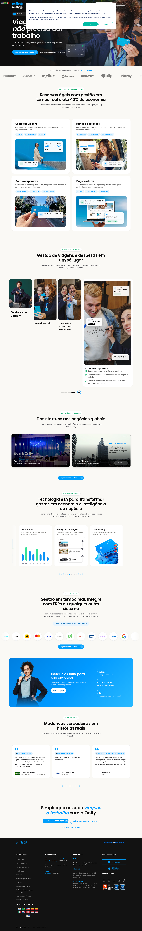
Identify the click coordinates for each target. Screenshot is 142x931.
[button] (65, 553)
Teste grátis (120, 4)
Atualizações (20, 871)
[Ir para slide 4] (74, 371)
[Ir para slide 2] (66, 371)
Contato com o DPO (23, 886)
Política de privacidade (23, 879)
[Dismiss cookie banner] (112, 7)
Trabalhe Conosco (22, 863)
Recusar (26, 291)
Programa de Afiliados (23, 896)
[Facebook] (104, 880)
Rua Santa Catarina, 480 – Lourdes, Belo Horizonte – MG (85, 864)
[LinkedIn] (119, 880)
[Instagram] (109, 880)
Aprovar (19, 291)
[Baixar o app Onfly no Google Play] (114, 861)
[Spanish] (7, 3)
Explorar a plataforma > (71, 806)
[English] (2, 3)
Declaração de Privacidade (40, 927)
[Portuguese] (5, 3)
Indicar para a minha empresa (85, 800)
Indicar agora (58, 670)
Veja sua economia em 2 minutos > (53, 52)
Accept (90, 24)
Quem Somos (20, 860)
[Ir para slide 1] (62, 371)
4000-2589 (56, 873)
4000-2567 (63, 861)
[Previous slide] (61, 553)
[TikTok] (124, 880)
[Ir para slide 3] (70, 371)
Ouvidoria (19, 882)
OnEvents (19, 875)
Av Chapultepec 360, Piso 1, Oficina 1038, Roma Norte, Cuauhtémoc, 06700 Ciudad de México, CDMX (85, 885)
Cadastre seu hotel (22, 900)
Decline (106, 24)
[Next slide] (80, 553)
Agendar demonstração (24, 52)
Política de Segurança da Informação (24, 891)
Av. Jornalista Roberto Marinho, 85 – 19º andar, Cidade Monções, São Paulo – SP (85, 875)
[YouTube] (114, 880)
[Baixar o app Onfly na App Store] (114, 868)
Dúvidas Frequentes (22, 867)
